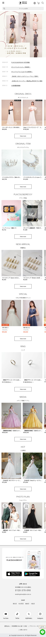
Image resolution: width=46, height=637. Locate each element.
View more (23, 136)
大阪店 (33, 603)
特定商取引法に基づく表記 (19, 626)
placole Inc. (21, 635)
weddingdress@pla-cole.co (23, 594)
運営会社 (7, 626)
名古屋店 (21, 603)
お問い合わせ (23, 630)
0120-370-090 (23, 590)
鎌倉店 (27, 603)
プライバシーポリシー (35, 626)
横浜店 (15, 603)
